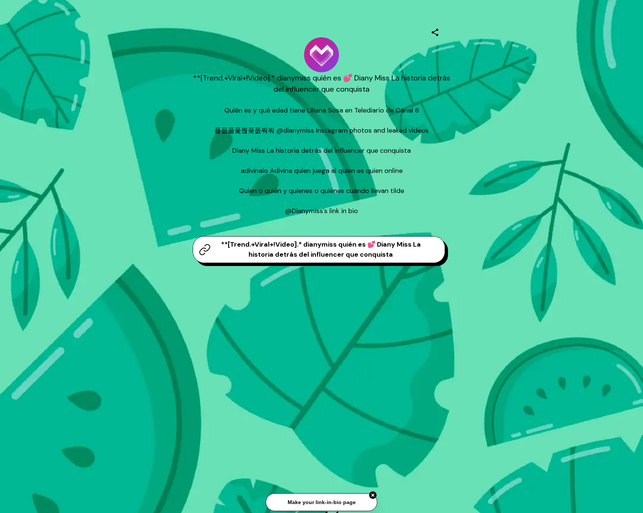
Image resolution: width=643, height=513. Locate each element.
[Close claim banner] (373, 495)
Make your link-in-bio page (321, 503)
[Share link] (435, 31)
